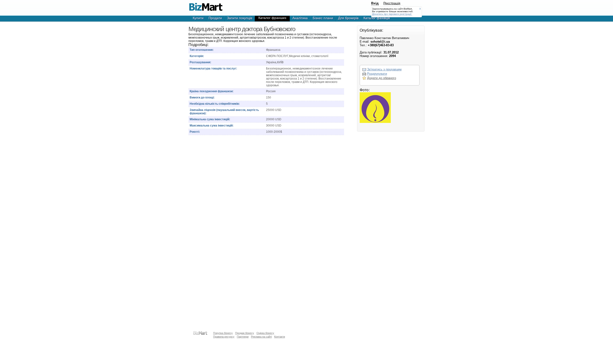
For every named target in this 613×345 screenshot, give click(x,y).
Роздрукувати (377, 73)
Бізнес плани (323, 18)
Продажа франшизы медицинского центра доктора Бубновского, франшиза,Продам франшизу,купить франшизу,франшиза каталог (205, 5)
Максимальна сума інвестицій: (211, 125)
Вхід (375, 3)
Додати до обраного (381, 78)
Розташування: (200, 62)
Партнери (243, 336)
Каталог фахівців (376, 18)
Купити (198, 18)
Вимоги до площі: (202, 97)
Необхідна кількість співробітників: (215, 103)
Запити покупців (239, 18)
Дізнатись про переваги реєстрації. (392, 14)
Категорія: (197, 56)
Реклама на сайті (261, 336)
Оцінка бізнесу (265, 333)
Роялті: (195, 131)
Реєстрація (391, 3)
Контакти (279, 336)
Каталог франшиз (272, 18)
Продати (215, 18)
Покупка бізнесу (223, 333)
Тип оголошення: (202, 50)
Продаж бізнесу (244, 333)
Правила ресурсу (223, 336)
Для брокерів (348, 18)
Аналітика (300, 18)
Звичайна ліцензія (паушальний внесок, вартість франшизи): (224, 111)
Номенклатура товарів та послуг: (213, 68)
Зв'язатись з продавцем (384, 69)
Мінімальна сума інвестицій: (210, 119)
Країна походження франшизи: (211, 91)
